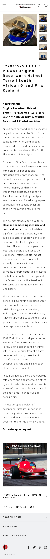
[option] (20, 30)
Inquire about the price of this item (22, 496)
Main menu (10, 526)
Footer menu (12, 517)
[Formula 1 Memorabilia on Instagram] (45, 547)
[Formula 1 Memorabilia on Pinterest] (40, 547)
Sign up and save (15, 535)
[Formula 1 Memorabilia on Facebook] (28, 547)
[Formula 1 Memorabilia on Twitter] (34, 547)
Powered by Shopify (9, 554)
